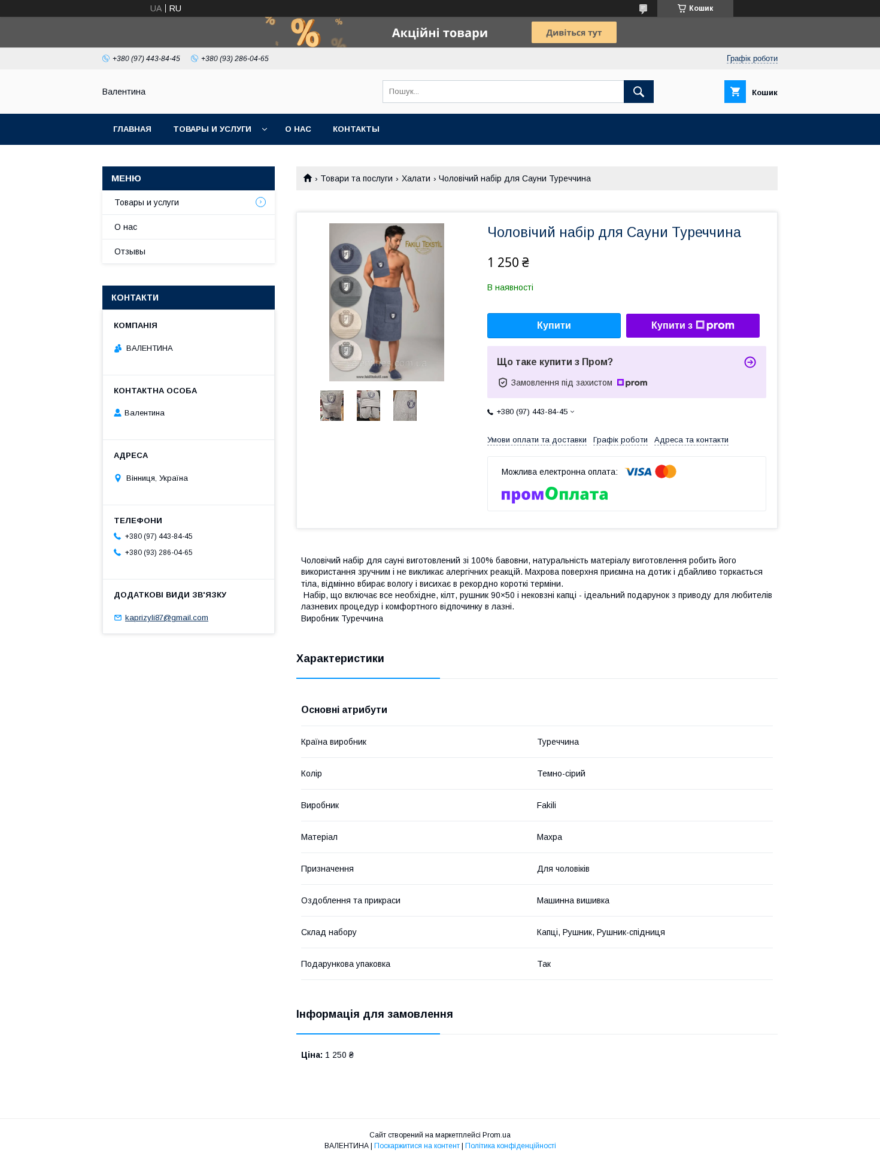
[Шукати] (639, 91)
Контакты (356, 129)
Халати (416, 178)
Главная (132, 129)
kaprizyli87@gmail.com (166, 617)
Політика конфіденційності (510, 1146)
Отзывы (129, 251)
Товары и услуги (212, 129)
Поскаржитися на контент (417, 1146)
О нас (298, 129)
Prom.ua (497, 1135)
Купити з (672, 325)
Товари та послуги (356, 178)
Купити (554, 325)
